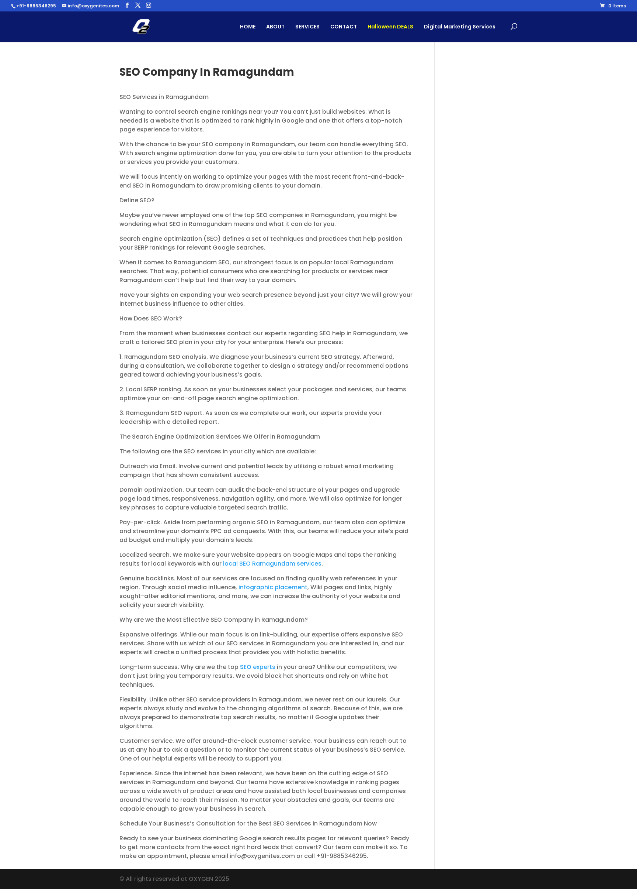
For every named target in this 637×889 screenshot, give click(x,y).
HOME (247, 26)
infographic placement (273, 587)
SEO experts (257, 667)
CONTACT (343, 26)
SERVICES (307, 26)
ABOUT (275, 26)
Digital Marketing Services (459, 26)
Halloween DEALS (390, 26)
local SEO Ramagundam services (272, 563)
